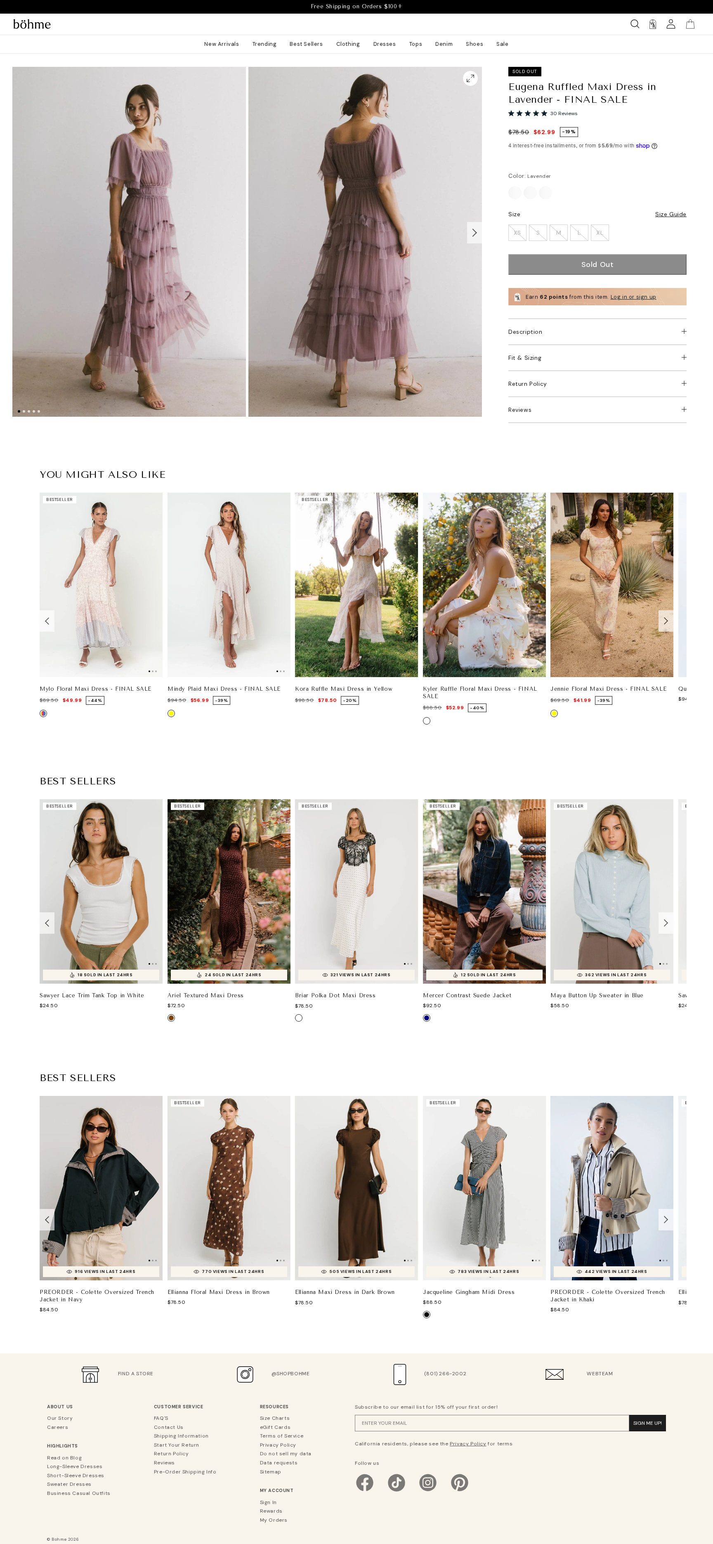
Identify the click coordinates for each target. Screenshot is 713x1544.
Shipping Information (181, 1436)
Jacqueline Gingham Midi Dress (469, 1292)
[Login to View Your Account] (671, 24)
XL (599, 232)
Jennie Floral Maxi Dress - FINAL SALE (608, 689)
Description (525, 331)
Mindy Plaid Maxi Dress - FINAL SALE (224, 689)
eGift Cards (275, 1427)
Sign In (268, 1502)
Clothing (348, 43)
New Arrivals (221, 43)
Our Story (60, 1418)
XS (517, 232)
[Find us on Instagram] (428, 1491)
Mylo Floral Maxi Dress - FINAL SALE (95, 689)
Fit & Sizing (524, 357)
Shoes (474, 43)
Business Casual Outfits (79, 1493)
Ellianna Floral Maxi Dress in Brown (219, 1292)
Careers (57, 1427)
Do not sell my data (286, 1453)
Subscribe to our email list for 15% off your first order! (426, 1407)
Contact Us (169, 1427)
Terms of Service (282, 1436)
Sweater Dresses (69, 1484)
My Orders (274, 1520)
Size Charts (275, 1418)
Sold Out (597, 264)
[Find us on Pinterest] (460, 1491)
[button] (474, 232)
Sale (502, 43)
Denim (444, 43)
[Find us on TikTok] (396, 1491)
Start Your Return (176, 1445)
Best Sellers (306, 43)
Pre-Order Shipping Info (185, 1471)
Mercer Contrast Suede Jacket (467, 995)
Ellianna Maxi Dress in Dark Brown (345, 1292)
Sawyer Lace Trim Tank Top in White (92, 995)
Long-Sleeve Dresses (74, 1466)
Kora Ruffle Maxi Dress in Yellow (343, 689)
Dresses (384, 43)
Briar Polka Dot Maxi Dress (335, 996)
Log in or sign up (633, 296)
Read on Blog (64, 1457)
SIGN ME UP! (647, 1423)
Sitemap (270, 1471)
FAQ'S (161, 1418)
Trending (265, 43)
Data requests (279, 1462)
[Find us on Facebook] (365, 1491)
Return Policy (527, 383)
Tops (415, 43)
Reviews (519, 409)
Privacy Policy (278, 1445)
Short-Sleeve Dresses (75, 1475)
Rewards (271, 1511)
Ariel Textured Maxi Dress (206, 995)
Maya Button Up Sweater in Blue (597, 995)
